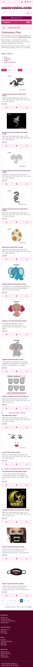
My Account (5, 652)
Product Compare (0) (7, 66)
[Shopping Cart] (27, 2)
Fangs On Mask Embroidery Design (13, 547)
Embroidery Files (14, 28)
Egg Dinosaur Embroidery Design (12, 247)
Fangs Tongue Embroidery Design (13, 583)
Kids (5, 57)
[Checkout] (30, 2)
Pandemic (7, 59)
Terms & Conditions (8, 621)
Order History (6, 653)
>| (14, 604)
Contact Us (5, 629)
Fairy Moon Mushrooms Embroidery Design (16, 510)
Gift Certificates (6, 641)
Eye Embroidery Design (9, 415)
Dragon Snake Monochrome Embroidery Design (15, 209)
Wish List (4, 655)
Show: (20, 70)
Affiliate (3, 643)
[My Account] (22, 2)
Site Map (4, 633)
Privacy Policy (5, 619)
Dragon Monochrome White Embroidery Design (15, 133)
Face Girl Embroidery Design (11, 452)
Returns (3, 631)
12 (7, 604)
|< (3, 601)
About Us (4, 617)
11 (3, 604)
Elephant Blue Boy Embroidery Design (14, 284)
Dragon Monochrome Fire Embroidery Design (14, 94)
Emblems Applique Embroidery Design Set (15, 396)
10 (28, 601)
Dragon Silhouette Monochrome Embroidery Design (16, 171)
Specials (4, 645)
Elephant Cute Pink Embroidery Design (14, 321)
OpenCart (13, 664)
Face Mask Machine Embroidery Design (14, 471)
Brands (3, 640)
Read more (5, 623)
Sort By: (4, 70)
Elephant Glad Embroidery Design (12, 359)
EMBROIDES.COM (24, 37)
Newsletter (5, 657)
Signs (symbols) (9, 62)
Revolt (6, 60)
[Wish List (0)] (25, 2)
